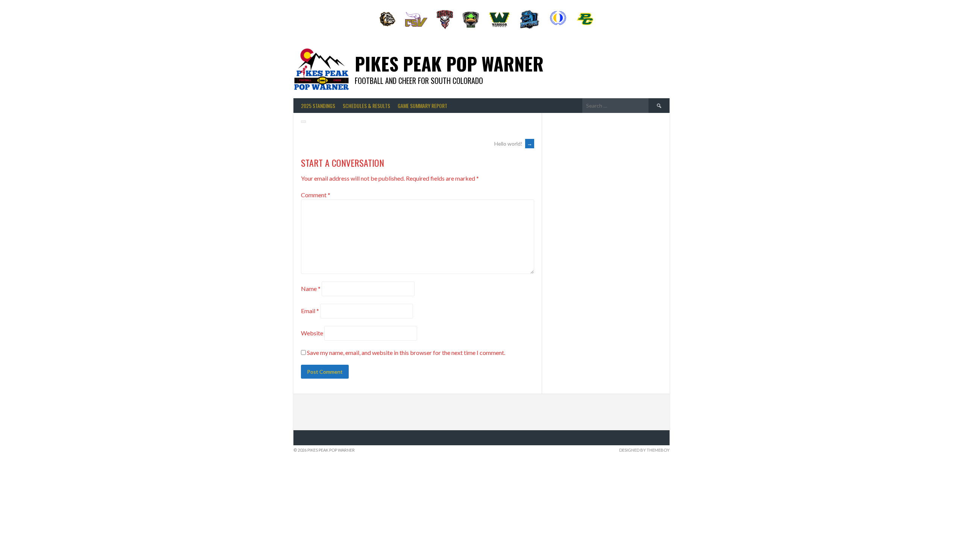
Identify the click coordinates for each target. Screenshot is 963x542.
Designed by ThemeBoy (644, 450)
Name (310, 288)
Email (310, 310)
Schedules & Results (366, 106)
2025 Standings (318, 106)
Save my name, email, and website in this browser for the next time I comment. (406, 352)
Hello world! (513, 143)
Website (312, 332)
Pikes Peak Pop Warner (449, 63)
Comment (315, 194)
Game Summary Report (422, 106)
